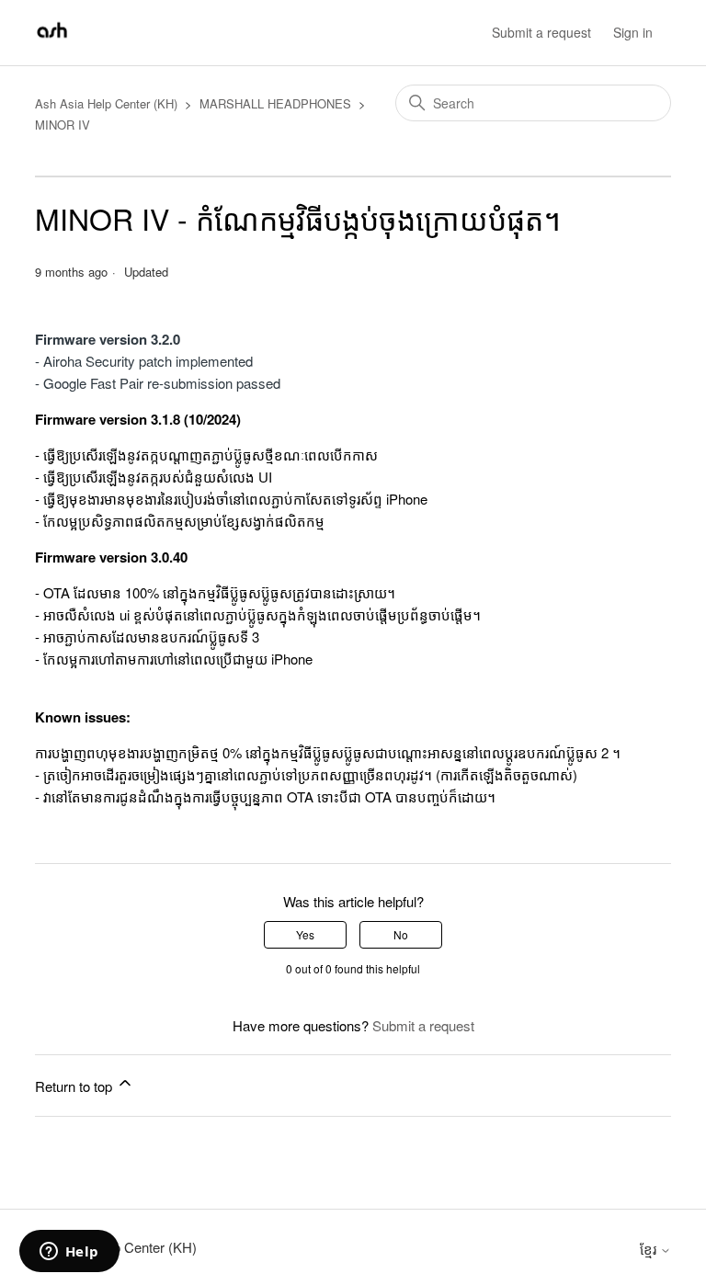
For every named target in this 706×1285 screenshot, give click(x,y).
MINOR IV (62, 124)
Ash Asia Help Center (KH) (106, 103)
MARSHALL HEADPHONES (275, 103)
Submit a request (541, 32)
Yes (305, 934)
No (400, 934)
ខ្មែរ (650, 1249)
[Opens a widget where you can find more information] (69, 1253)
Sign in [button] (633, 32)
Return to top (75, 1086)
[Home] (52, 41)
